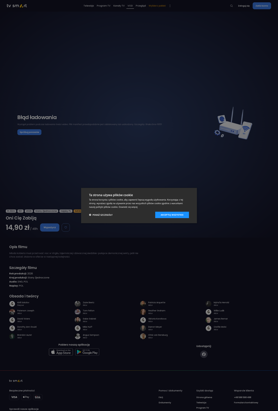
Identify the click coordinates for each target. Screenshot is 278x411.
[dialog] (139, 205)
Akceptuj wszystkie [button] (172, 214)
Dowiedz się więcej (128, 206)
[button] (101, 214)
